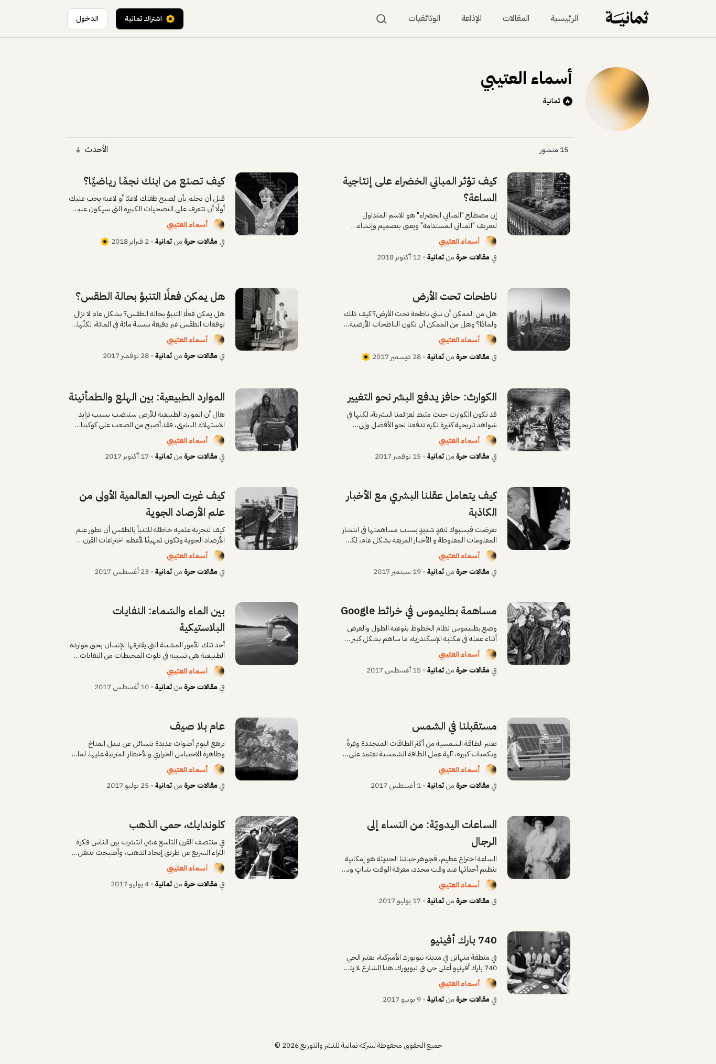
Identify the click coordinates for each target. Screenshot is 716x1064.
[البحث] (382, 19)
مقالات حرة (473, 257)
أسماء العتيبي (459, 241)
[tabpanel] (319, 588)
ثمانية (551, 100)
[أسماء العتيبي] (490, 241)
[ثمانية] (627, 18)
